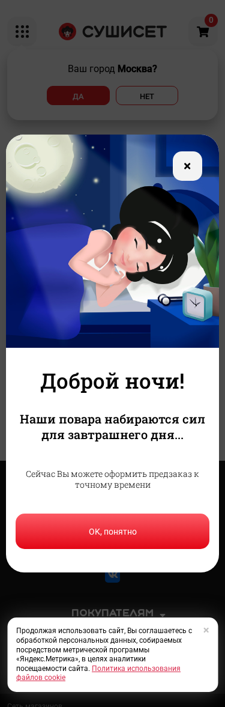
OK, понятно (113, 531)
